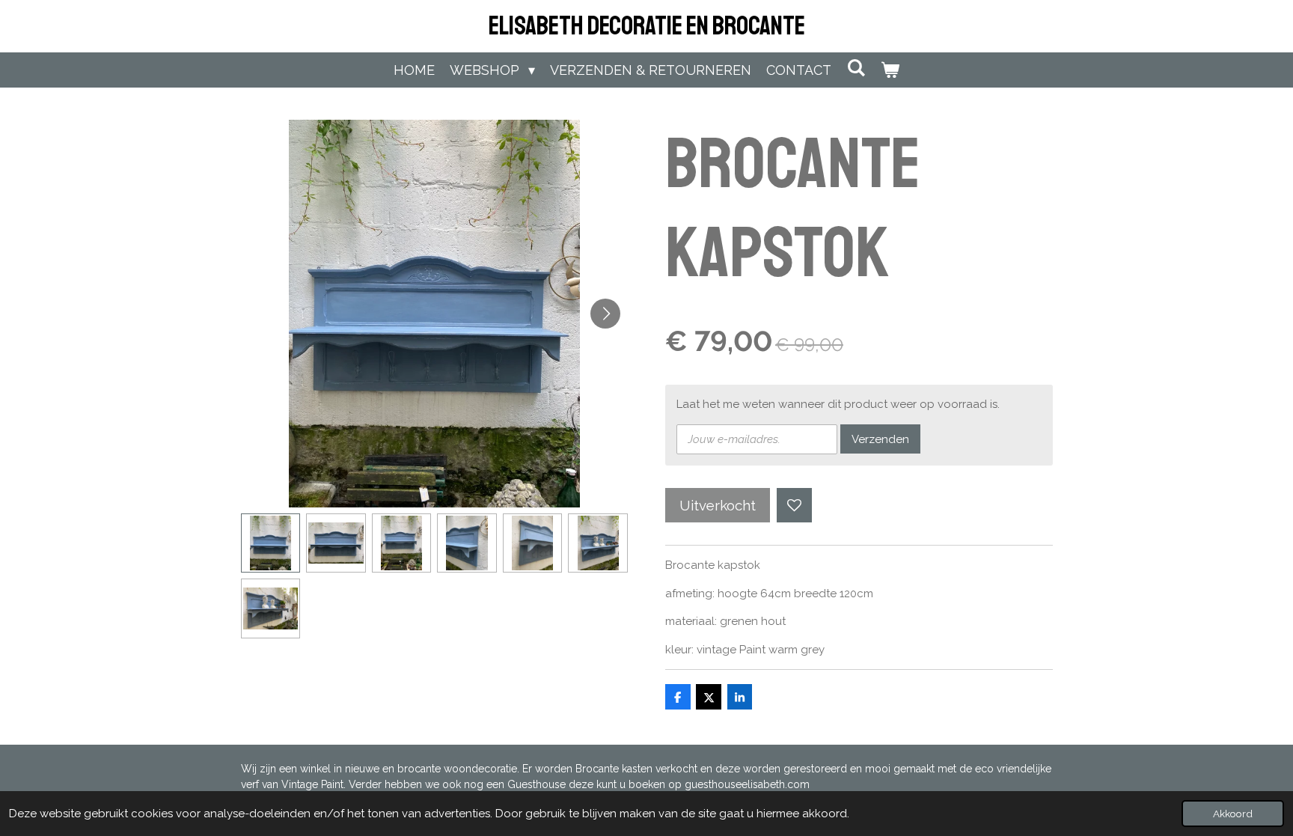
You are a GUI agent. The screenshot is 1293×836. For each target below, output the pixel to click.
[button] (271, 543)
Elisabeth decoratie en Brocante (647, 26)
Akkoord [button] (1233, 814)
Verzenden (880, 439)
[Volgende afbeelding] (605, 314)
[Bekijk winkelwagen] (890, 70)
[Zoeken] (855, 67)
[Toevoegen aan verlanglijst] (794, 505)
